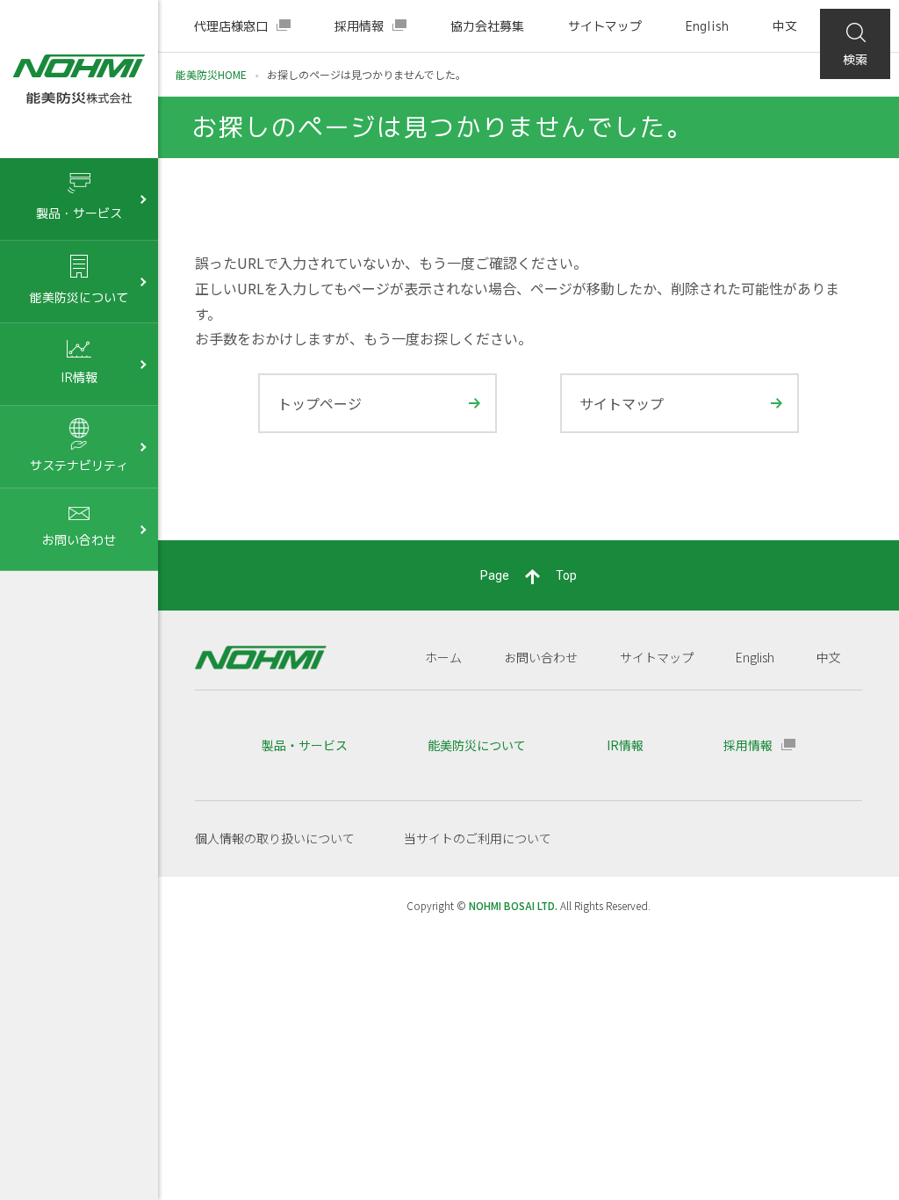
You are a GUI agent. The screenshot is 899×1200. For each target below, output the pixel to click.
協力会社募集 (487, 26)
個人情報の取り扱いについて (275, 838)
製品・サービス (305, 745)
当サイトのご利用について (477, 838)
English (707, 26)
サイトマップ (605, 26)
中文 (785, 26)
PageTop (528, 575)
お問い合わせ (541, 657)
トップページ (319, 403)
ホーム (443, 657)
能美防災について (477, 745)
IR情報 (625, 745)
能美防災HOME (211, 74)
